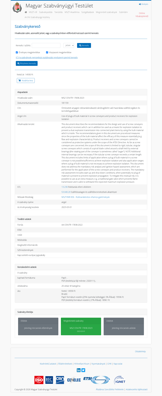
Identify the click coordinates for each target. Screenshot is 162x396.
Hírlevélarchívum (81, 363)
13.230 (65, 187)
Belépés (144, 4)
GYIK (109, 363)
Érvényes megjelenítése (29, 52)
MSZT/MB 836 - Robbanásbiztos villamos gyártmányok (86, 197)
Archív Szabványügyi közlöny (37, 17)
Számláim (123, 12)
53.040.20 (66, 192)
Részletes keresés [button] (27, 63)
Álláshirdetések (65, 363)
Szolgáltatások (87, 12)
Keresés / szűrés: (23, 45)
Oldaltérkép (140, 351)
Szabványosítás (45, 12)
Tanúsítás (58, 12)
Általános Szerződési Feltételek (110, 389)
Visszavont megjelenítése (60, 52)
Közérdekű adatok (48, 363)
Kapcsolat (118, 363)
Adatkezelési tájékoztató (136, 389)
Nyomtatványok (98, 363)
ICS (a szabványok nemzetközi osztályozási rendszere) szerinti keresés (47, 57)
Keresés (85, 45)
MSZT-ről (33, 12)
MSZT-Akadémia (72, 12)
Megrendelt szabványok (106, 12)
